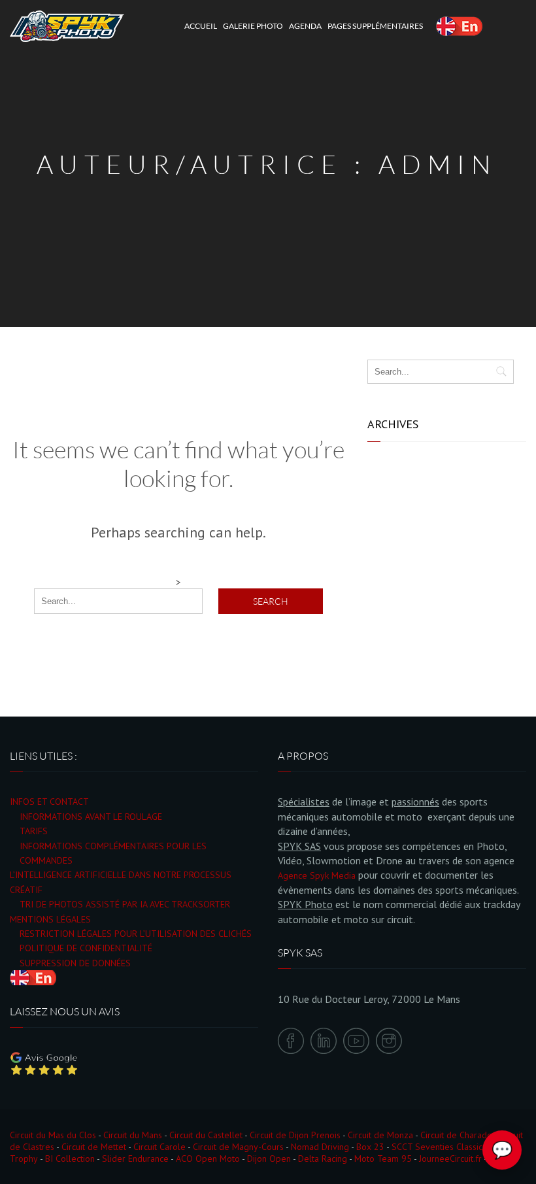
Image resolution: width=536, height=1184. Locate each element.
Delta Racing (322, 1158)
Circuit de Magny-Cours (238, 1147)
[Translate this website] (459, 26)
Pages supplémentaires (375, 26)
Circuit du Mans (132, 1135)
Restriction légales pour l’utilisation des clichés (136, 933)
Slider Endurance (135, 1158)
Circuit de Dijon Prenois (295, 1135)
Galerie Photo (253, 26)
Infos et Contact (49, 801)
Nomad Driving (320, 1147)
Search (270, 601)
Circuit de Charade (456, 1135)
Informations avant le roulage (91, 816)
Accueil (200, 26)
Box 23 (370, 1147)
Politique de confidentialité (86, 948)
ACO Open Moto (208, 1158)
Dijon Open (269, 1158)
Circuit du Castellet (206, 1135)
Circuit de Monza (380, 1135)
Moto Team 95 (383, 1158)
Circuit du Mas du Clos (53, 1135)
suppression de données (75, 963)
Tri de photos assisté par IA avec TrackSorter (125, 904)
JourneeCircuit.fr (450, 1158)
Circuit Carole (159, 1147)
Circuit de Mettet (93, 1147)
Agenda (305, 26)
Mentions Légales (50, 919)
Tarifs (34, 831)
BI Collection (70, 1158)
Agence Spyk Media (317, 875)
